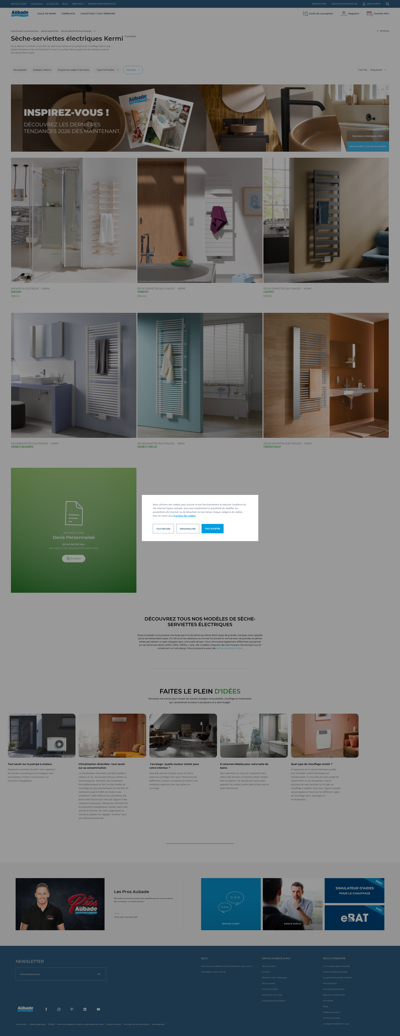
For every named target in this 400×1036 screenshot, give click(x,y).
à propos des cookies (184, 515)
